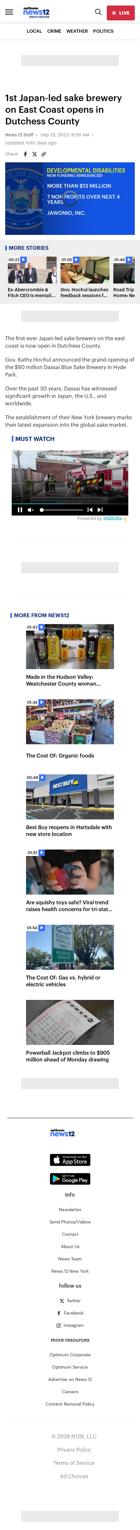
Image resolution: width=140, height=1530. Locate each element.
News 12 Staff (19, 135)
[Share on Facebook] (25, 154)
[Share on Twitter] (34, 154)
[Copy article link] (43, 154)
